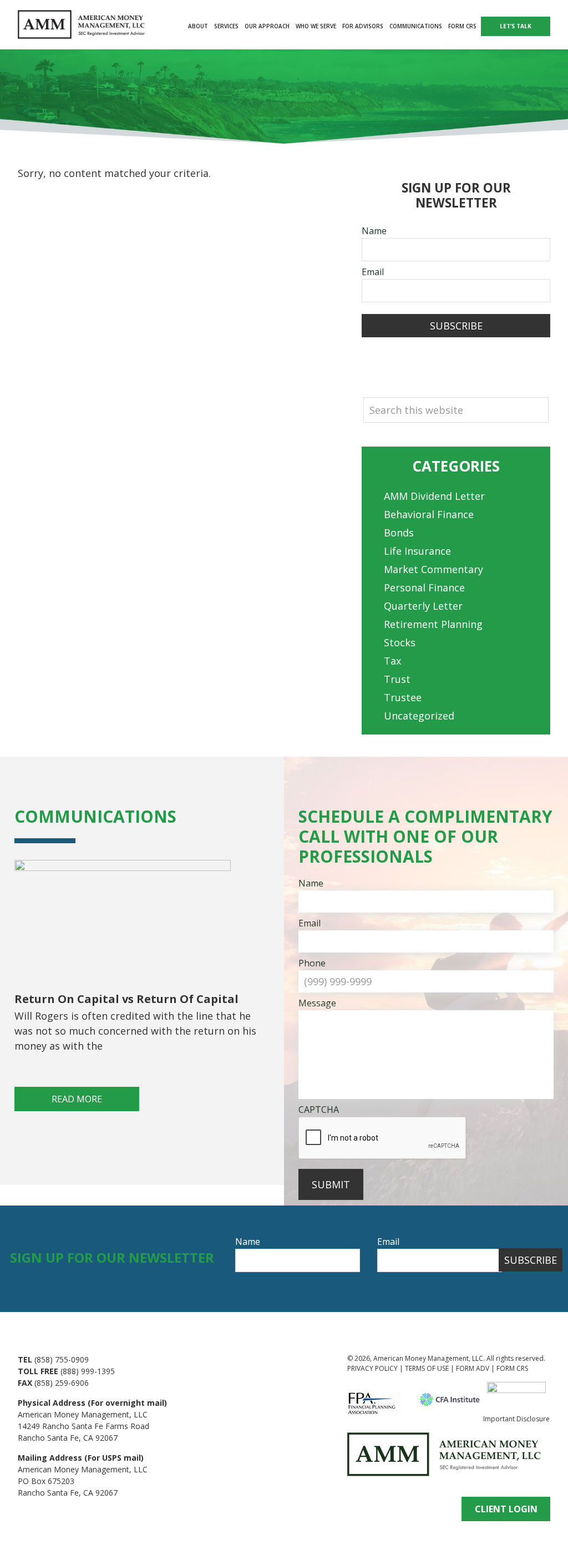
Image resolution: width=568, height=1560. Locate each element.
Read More (77, 1099)
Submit (331, 1184)
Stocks (399, 642)
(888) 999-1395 (87, 1371)
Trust (397, 679)
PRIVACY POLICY (372, 1368)
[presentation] (382, 1138)
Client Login (506, 1509)
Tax (392, 660)
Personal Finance (424, 587)
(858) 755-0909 (61, 1359)
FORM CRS (512, 1368)
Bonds (399, 532)
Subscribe (456, 325)
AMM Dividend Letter (434, 496)
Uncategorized (419, 715)
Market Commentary (433, 569)
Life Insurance (417, 551)
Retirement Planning (433, 624)
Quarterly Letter (423, 605)
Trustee (403, 697)
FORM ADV (472, 1368)
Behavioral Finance (429, 514)
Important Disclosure (516, 1419)
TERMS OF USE (427, 1368)
